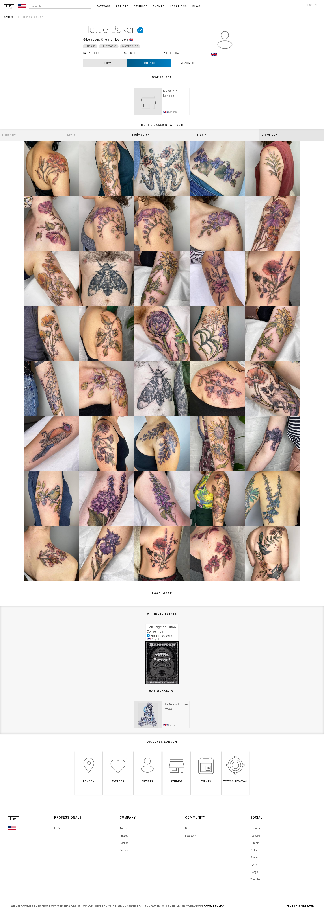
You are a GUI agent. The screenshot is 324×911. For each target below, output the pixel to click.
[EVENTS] (206, 751)
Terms (123, 828)
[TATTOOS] (118, 751)
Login (57, 828)
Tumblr (254, 843)
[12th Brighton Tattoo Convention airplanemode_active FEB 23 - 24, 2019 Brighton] (162, 623)
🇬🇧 (131, 39)
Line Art (90, 46)
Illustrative (108, 46)
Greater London (114, 39)
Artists (122, 6)
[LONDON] (88, 751)
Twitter (254, 864)
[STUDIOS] (176, 751)
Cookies (124, 843)
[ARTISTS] (147, 751)
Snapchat (255, 857)
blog (196, 6)
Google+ (255, 872)
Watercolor (130, 46)
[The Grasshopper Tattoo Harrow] (162, 700)
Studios (141, 6)
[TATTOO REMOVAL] (235, 751)
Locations (178, 6)
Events (159, 6)
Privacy (124, 835)
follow (105, 63)
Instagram (256, 828)
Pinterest (255, 850)
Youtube (255, 879)
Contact (149, 63)
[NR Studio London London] (162, 87)
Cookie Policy (214, 905)
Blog (187, 828)
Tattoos (103, 6)
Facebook (255, 835)
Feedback (190, 835)
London (92, 39)
